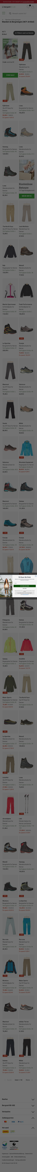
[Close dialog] (36, 576)
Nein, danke (25, 588)
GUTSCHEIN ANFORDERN (24, 585)
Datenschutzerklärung (25, 594)
